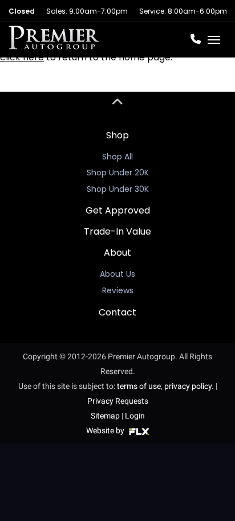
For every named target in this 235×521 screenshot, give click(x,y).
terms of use (139, 386)
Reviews (117, 290)
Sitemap (105, 415)
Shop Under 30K (118, 189)
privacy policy (188, 386)
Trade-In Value (117, 231)
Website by (106, 430)
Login (135, 415)
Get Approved (118, 210)
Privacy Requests (117, 400)
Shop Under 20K (118, 172)
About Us (117, 274)
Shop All (117, 156)
